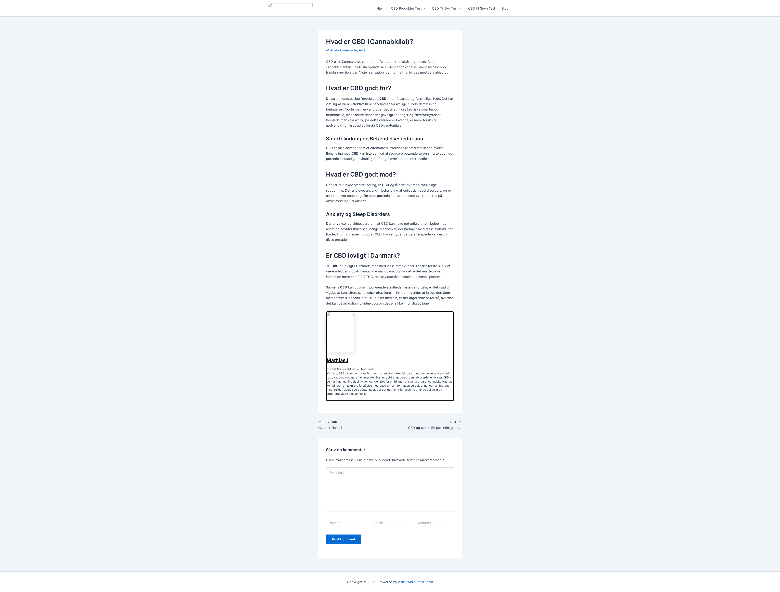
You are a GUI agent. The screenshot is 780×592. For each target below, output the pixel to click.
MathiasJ (337, 360)
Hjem (381, 8)
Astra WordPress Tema (415, 582)
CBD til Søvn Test (481, 8)
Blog (505, 8)
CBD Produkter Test (406, 8)
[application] (424, 8)
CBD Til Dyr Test (445, 8)
